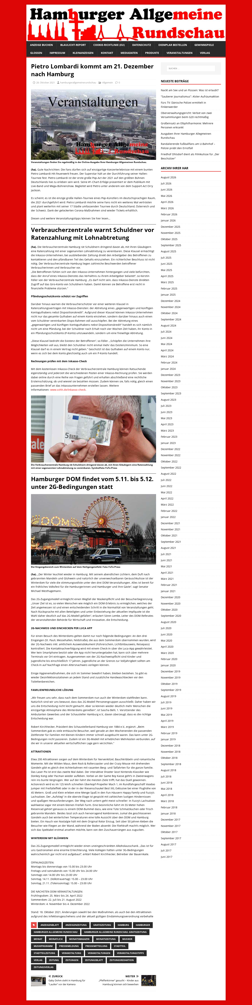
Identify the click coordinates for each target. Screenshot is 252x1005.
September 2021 (171, 541)
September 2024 (171, 319)
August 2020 (168, 622)
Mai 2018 (166, 788)
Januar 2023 (168, 443)
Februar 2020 (169, 659)
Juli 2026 (166, 183)
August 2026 (168, 177)
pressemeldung (69, 946)
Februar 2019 (169, 733)
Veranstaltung (71, 953)
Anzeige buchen (41, 45)
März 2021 (167, 578)
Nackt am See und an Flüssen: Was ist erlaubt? (190, 90)
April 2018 (167, 795)
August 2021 (168, 548)
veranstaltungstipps (130, 953)
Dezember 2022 (170, 449)
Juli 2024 (166, 331)
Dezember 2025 (170, 226)
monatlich (56, 939)
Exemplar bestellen (172, 45)
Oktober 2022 (169, 461)
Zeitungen (71, 960)
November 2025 (170, 233)
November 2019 (170, 677)
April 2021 (167, 572)
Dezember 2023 (170, 375)
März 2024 (167, 356)
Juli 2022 (166, 480)
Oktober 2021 (169, 535)
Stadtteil (120, 946)
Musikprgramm (43, 946)
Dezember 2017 (170, 819)
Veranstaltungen (179, 53)
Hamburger (143, 925)
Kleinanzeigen (83, 53)
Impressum (57, 53)
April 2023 (167, 424)
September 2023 (171, 393)
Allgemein (107, 82)
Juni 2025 (166, 263)
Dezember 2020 (170, 597)
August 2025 (168, 251)
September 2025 (171, 245)
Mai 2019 (166, 714)
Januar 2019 (168, 739)
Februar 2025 (169, 288)
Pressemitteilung (96, 946)
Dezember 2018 (170, 745)
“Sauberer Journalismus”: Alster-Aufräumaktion (190, 96)
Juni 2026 (166, 189)
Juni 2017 (166, 856)
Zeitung (54, 960)
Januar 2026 (168, 220)
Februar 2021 (169, 585)
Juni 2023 (166, 412)
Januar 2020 (168, 665)
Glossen (36, 53)
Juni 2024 (166, 338)
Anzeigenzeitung (76, 925)
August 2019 (168, 696)
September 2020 (171, 615)
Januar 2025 (168, 294)
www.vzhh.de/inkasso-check (68, 389)
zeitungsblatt (94, 960)
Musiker (127, 939)
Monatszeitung (106, 939)
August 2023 (168, 399)
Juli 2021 (166, 554)
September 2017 (171, 838)
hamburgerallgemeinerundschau (78, 82)
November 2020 (170, 603)
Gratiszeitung (102, 925)
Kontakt (107, 53)
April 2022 (167, 498)
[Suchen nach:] (191, 68)
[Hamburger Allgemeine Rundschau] (126, 39)
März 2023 (167, 430)
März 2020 (167, 653)
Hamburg (123, 925)
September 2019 (171, 690)
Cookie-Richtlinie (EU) (109, 45)
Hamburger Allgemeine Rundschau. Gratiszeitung (115, 932)
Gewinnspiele (204, 45)
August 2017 (168, 844)
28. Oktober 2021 (45, 82)
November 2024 (170, 307)
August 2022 (168, 473)
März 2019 (167, 727)
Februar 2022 (169, 511)
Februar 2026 (169, 214)
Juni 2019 (166, 708)
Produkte (152, 53)
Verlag (205, 53)
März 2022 (167, 504)
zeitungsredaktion (122, 960)
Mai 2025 (166, 270)
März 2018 (167, 801)
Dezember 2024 (170, 301)
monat (38, 939)
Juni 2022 (166, 486)
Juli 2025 (166, 257)
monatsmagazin (79, 939)
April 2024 (167, 350)
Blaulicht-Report (73, 45)
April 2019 (167, 721)
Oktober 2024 (169, 313)
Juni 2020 (166, 634)
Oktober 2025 (169, 239)
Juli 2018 (166, 776)
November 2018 (170, 751)
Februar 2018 (169, 807)
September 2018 (171, 764)
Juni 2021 (166, 560)
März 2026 (167, 208)
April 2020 (167, 646)
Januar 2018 (168, 813)
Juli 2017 (166, 850)
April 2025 (167, 276)
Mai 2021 (166, 566)
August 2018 (168, 770)
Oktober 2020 (169, 609)
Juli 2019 (166, 702)
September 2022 (171, 467)
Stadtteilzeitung (44, 953)
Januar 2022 (168, 517)
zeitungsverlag (43, 967)
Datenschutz (141, 45)
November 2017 (170, 826)
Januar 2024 (168, 369)
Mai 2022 (166, 492)
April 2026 (167, 202)
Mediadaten (129, 53)
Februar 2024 (169, 362)
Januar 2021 (168, 591)
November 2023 (170, 381)
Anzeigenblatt (50, 925)
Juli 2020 (166, 628)
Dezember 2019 (170, 671)
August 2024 (168, 325)
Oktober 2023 (169, 387)
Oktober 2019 (169, 684)
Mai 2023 (166, 418)
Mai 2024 (166, 344)
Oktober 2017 (169, 832)
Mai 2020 (166, 640)
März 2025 (167, 282)
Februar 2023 (169, 436)
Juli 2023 (166, 406)
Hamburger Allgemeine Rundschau (55, 932)
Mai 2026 (166, 196)
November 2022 (170, 455)
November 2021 (170, 529)
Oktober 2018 (169, 758)
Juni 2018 (166, 782)
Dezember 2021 (170, 523)
